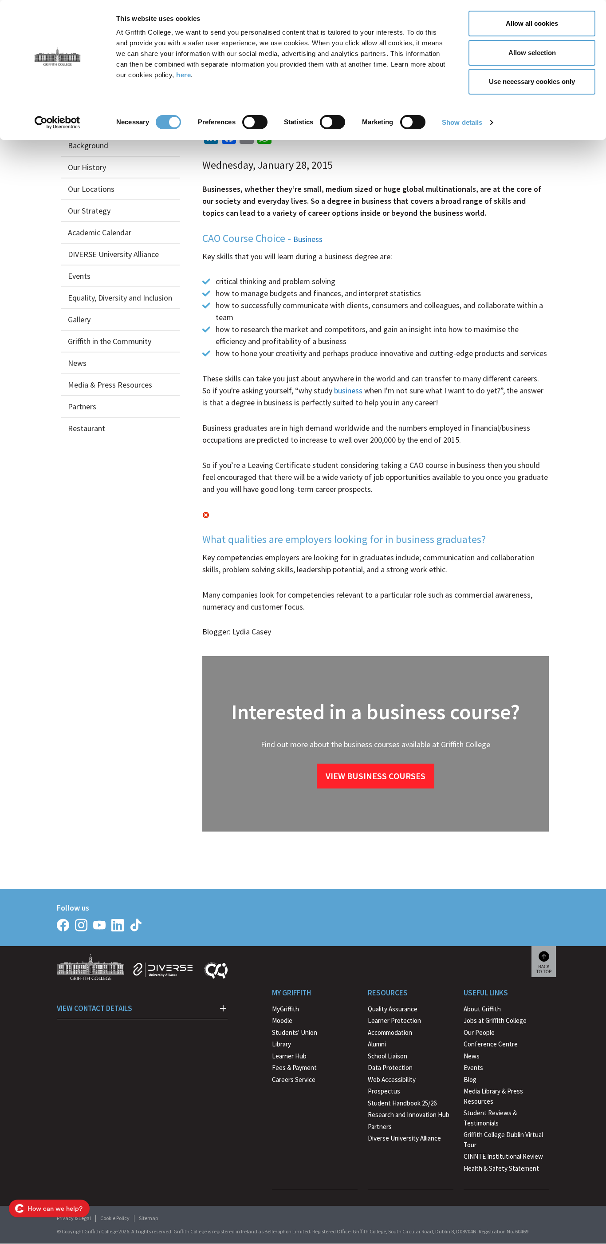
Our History (87, 167)
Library (281, 1044)
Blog (470, 1079)
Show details (462, 122)
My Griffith (291, 993)
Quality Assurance (392, 1009)
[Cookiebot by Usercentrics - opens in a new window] (57, 122)
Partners (82, 406)
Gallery (79, 319)
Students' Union (294, 1032)
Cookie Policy (115, 1218)
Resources (388, 993)
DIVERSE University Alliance (113, 254)
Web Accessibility (392, 1079)
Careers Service (293, 1079)
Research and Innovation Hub (408, 1114)
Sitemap (148, 1218)
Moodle (282, 1020)
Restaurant (86, 428)
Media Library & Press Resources (493, 1096)
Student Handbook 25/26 (402, 1103)
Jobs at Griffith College (495, 1020)
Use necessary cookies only (532, 81)
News (77, 363)
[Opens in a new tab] (63, 925)
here (183, 75)
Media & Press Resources (110, 385)
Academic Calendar (99, 232)
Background (88, 145)
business (348, 390)
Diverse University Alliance (404, 1138)
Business (308, 239)
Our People (479, 1032)
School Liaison (387, 1056)
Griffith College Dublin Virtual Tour (503, 1139)
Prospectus (384, 1091)
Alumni (377, 1044)
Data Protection (390, 1067)
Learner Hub (289, 1056)
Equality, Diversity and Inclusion (120, 298)
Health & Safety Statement (501, 1169)
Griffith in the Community (109, 341)
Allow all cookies (532, 23)
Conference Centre (491, 1044)
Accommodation (390, 1032)
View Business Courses (375, 775)
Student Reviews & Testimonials (490, 1118)
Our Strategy (89, 211)
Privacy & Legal (74, 1218)
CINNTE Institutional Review (503, 1156)
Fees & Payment (294, 1067)
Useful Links (486, 993)
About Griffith (482, 1009)
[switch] (255, 122)
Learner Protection (394, 1020)
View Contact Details (94, 1008)
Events (79, 276)
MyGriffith (285, 1009)
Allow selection (532, 52)
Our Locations (91, 189)
